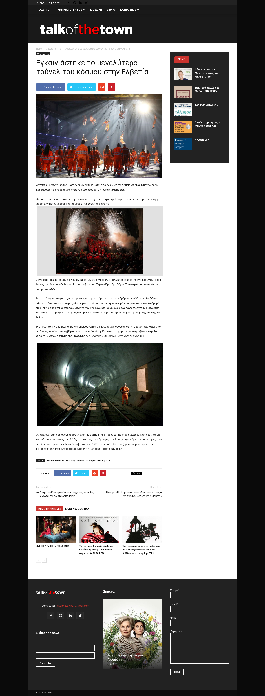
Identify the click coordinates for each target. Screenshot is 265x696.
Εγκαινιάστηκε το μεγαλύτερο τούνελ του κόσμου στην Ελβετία (78, 460)
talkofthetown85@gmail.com (72, 605)
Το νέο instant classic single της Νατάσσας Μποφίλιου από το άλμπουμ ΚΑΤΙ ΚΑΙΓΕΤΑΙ (96, 550)
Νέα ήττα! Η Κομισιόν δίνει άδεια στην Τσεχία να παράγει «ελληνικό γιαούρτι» (134, 494)
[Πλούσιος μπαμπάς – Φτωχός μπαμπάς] (183, 127)
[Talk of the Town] (132, 29)
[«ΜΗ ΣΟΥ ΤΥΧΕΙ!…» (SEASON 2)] (56, 529)
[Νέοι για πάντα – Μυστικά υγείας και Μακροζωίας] (183, 74)
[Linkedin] (80, 2)
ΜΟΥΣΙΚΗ (96, 9)
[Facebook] (68, 2)
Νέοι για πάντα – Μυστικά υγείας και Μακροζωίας (207, 73)
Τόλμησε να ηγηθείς (207, 105)
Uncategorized (53, 48)
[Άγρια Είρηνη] (183, 144)
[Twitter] (86, 2)
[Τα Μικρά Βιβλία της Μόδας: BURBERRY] (183, 92)
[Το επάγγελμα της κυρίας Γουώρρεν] (132, 635)
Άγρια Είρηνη (202, 139)
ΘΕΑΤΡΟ (44, 9)
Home (39, 48)
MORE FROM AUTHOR (77, 508)
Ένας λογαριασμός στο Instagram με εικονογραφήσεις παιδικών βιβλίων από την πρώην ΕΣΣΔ (141, 550)
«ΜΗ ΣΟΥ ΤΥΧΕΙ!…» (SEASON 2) (52, 546)
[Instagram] (74, 2)
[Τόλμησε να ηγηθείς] (183, 109)
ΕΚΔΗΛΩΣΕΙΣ (128, 9)
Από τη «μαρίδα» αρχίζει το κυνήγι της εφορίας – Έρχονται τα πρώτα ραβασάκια (65, 494)
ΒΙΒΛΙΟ (111, 9)
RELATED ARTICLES (49, 508)
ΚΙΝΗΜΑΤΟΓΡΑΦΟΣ (70, 9)
